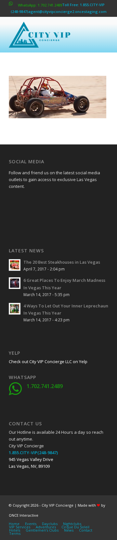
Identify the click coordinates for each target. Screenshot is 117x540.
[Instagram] (30, 217)
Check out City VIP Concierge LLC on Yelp (48, 361)
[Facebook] (14, 201)
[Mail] (62, 217)
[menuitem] (14, 523)
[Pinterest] (46, 217)
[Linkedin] (62, 201)
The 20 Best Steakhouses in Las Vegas (61, 262)
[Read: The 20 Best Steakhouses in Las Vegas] (14, 265)
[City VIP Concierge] (48, 35)
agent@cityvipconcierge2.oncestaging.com (67, 11)
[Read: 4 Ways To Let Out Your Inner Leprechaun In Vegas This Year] (14, 309)
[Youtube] (14, 217)
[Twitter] (30, 201)
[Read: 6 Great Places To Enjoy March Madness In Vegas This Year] (14, 283)
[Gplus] (46, 201)
